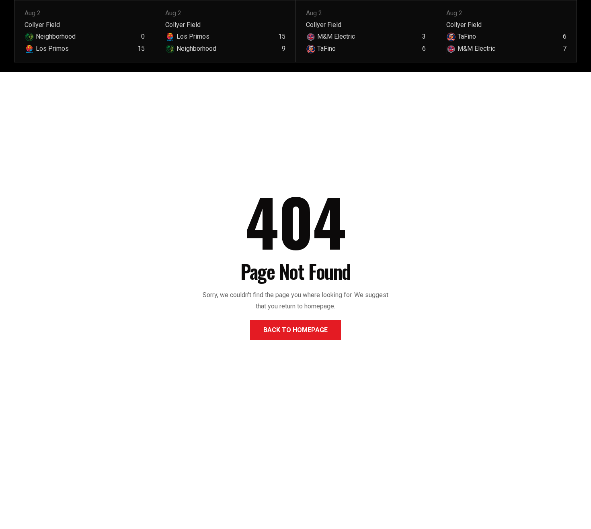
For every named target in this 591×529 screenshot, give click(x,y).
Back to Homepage (295, 330)
